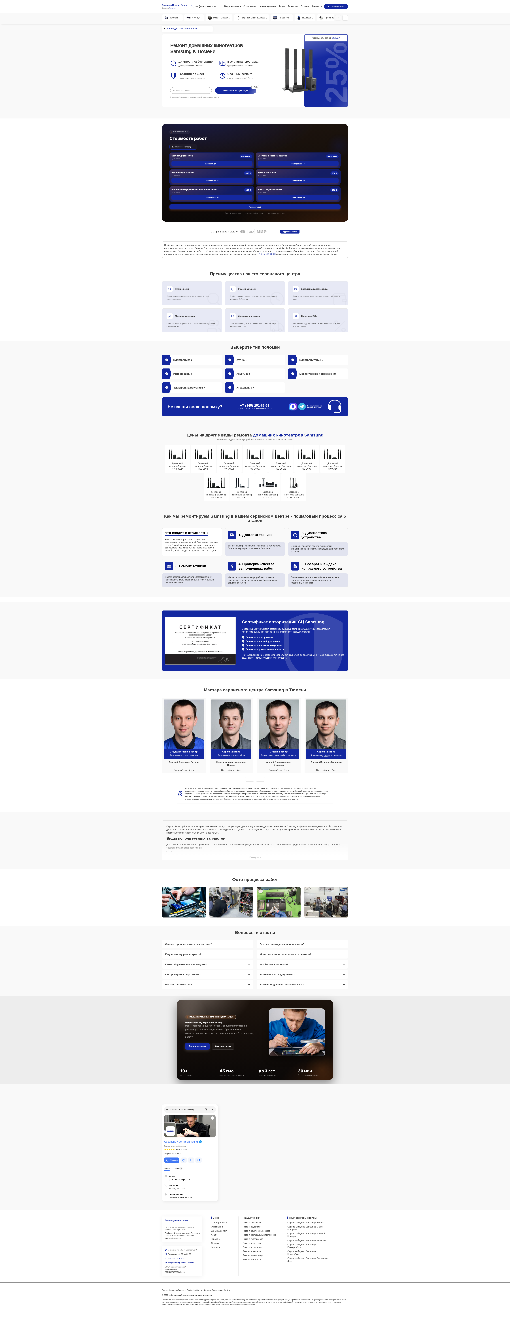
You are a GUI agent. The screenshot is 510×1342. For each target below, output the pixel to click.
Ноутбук (196, 18)
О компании (249, 6)
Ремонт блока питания (182, 172)
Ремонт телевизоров (253, 1239)
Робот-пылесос (220, 18)
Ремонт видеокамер (253, 1255)
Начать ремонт (337, 6)
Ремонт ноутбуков (252, 1227)
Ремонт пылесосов (252, 1243)
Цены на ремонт (267, 6)
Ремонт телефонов (252, 1223)
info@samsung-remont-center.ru (181, 1263)
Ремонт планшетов (252, 1251)
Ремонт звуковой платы (270, 189)
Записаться (210, 164)
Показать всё (255, 207)
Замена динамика (267, 172)
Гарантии (293, 6)
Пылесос (306, 18)
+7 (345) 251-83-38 (206, 6)
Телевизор (284, 18)
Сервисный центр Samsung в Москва (305, 1223)
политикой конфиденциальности (206, 97)
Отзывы (305, 6)
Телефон (174, 18)
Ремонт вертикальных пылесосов (259, 1235)
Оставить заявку (197, 1046)
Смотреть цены (223, 1046)
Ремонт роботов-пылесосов (256, 1231)
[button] (249, 779)
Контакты (317, 6)
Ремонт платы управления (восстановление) (194, 189)
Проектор (329, 18)
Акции (282, 6)
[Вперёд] (345, 18)
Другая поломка (290, 232)
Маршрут (174, 1160)
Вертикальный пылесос (253, 18)
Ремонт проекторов (252, 1247)
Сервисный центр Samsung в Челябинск (307, 1240)
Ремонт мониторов (252, 1259)
